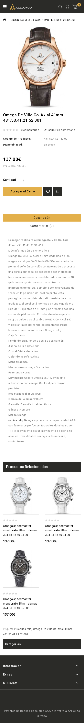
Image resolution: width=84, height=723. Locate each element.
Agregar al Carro (22, 191)
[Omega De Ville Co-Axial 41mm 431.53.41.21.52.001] (42, 67)
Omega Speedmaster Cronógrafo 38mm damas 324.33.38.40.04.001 (62, 530)
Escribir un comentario (61, 129)
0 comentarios (30, 129)
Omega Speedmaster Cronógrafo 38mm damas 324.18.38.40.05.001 (20, 530)
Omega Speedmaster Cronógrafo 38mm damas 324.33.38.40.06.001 (20, 603)
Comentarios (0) (42, 225)
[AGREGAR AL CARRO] (37, 510)
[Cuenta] (67, 7)
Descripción (42, 217)
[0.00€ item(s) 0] (77, 10)
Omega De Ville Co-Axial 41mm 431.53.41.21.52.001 (43, 19)
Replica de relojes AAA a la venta (42, 710)
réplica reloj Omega (20, 420)
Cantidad (9, 179)
